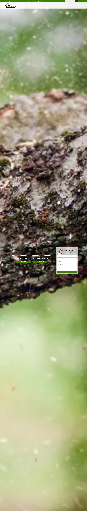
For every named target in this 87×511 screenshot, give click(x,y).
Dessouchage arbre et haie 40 (52, 5)
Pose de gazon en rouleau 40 (60, 5)
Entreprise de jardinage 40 (29, 5)
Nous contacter (40, 261)
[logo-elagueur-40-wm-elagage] (10, 5)
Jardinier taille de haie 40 (66, 5)
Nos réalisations (24, 261)
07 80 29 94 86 (23, 1)
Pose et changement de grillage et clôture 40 (43, 5)
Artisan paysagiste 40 (35, 5)
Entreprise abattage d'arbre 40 (80, 5)
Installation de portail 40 (73, 5)
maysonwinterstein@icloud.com (36, 1)
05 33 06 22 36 (13, 1)
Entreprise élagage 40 (22, 5)
